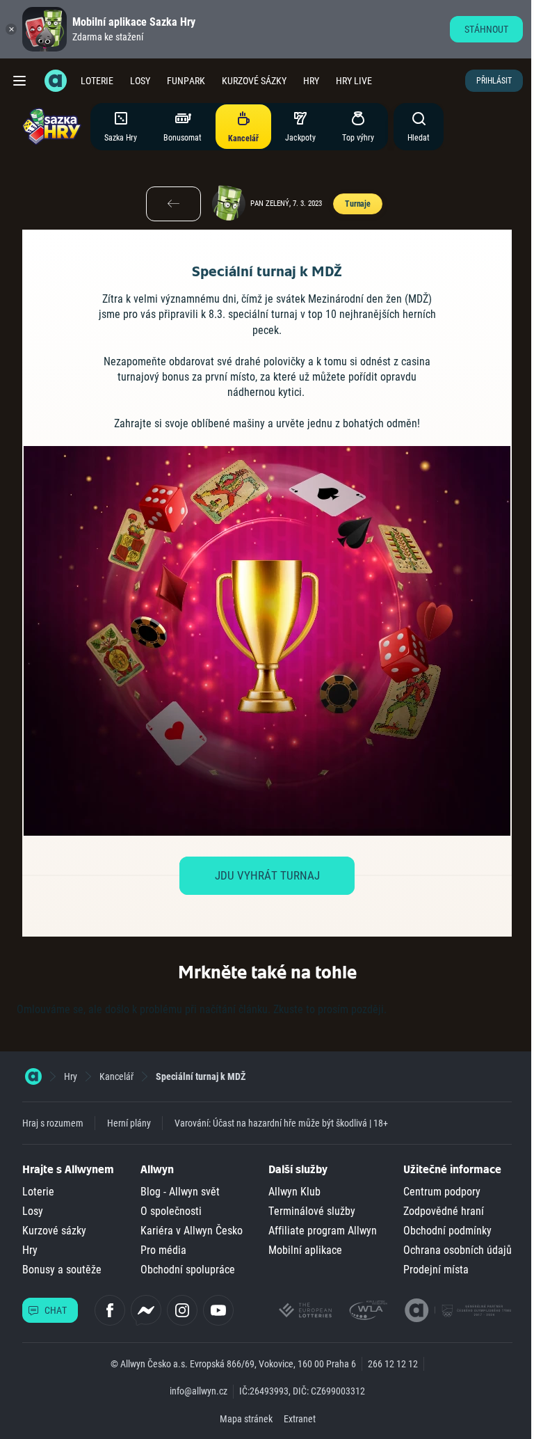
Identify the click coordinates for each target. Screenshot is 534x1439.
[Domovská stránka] (33, 1076)
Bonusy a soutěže (62, 1269)
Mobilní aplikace (305, 1250)
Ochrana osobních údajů (457, 1250)
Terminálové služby (311, 1211)
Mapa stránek (246, 1418)
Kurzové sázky (254, 80)
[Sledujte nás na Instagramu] (182, 1310)
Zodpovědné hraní (443, 1211)
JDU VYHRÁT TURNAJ (267, 875)
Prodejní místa (436, 1269)
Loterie (97, 80)
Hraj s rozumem (52, 1123)
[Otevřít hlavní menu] (19, 80)
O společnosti (171, 1211)
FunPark (186, 80)
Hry (311, 80)
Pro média (163, 1250)
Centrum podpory (441, 1191)
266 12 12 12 (393, 1363)
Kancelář (116, 1076)
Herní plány (129, 1123)
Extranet (300, 1418)
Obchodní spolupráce (187, 1269)
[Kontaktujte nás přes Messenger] (146, 1310)
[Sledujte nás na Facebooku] (110, 1310)
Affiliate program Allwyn (322, 1230)
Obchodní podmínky (447, 1230)
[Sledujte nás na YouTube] (218, 1310)
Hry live (354, 80)
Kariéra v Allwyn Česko (191, 1230)
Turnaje (358, 204)
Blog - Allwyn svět (180, 1191)
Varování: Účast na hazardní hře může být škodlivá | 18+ (281, 1123)
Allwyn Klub (294, 1191)
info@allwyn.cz (198, 1391)
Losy (140, 80)
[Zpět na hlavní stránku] (55, 81)
